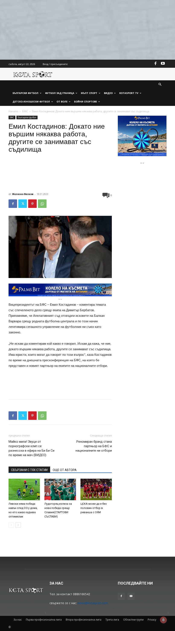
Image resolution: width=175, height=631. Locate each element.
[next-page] (18, 525)
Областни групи (133, 619)
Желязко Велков (22, 194)
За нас (17, 619)
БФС (25, 111)
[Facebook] (155, 63)
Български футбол (27, 117)
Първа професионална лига (44, 619)
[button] (160, 84)
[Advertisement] (87, 30)
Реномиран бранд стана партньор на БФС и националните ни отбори (94, 446)
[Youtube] (162, 63)
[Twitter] (22, 203)
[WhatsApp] (42, 203)
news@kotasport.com (93, 603)
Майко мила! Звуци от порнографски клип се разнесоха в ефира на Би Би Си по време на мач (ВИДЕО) (31, 448)
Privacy (152, 619)
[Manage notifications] (163, 620)
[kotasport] (33, 74)
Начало (13, 111)
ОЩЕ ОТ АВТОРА (65, 470)
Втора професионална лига (83, 619)
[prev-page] (11, 525)
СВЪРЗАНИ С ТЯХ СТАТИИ (29, 470)
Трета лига (112, 619)
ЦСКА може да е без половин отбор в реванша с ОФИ (93, 508)
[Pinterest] (32, 203)
